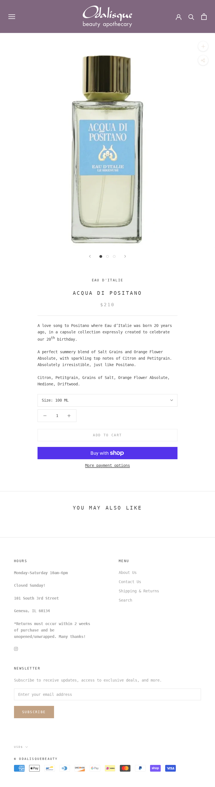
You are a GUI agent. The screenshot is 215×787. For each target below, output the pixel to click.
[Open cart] (204, 16)
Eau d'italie (107, 280)
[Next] (125, 256)
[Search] (191, 17)
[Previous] (90, 256)
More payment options (107, 465)
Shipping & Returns (139, 591)
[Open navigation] (11, 16)
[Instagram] (16, 648)
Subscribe (34, 712)
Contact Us (130, 581)
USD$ (18, 746)
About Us (128, 572)
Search (125, 600)
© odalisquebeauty (36, 759)
